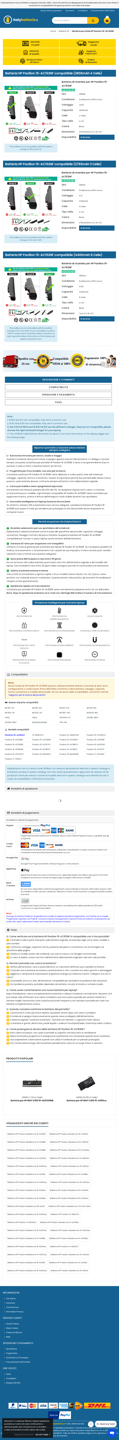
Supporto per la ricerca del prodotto (27, 695)
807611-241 (64, 708)
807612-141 (37, 712)
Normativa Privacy (14, 1311)
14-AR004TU (38, 735)
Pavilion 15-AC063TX (96, 735)
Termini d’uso (12, 1307)
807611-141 (9, 708)
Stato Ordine (12, 1328)
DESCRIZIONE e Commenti (58, 379)
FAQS (58, 402)
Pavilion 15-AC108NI (14, 739)
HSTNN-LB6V (92, 717)
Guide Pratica (12, 1323)
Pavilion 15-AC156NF (14, 744)
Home (53, 31)
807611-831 (91, 708)
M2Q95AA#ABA (39, 722)
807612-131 (10, 712)
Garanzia (10, 1303)
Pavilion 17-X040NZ (95, 754)
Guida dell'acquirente (50, 10)
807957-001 (64, 712)
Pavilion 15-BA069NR (68, 754)
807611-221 (37, 708)
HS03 (7, 717)
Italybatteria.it (58, 1423)
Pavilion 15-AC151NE (96, 739)
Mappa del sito (13, 1382)
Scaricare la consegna (17, 1357)
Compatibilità (58, 387)
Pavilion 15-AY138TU (68, 749)
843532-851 (92, 712)
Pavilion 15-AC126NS (41, 739)
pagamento (12, 1353)
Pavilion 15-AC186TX (68, 744)
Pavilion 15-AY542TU (14, 754)
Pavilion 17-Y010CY (13, 759)
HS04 (34, 717)
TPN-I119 (63, 722)
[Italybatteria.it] (21, 23)
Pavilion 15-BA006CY (41, 754)
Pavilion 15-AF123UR (96, 744)
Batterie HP (64, 31)
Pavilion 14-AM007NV (69, 735)
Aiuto (8, 1374)
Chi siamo (70, 10)
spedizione (11, 1348)
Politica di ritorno (14, 1332)
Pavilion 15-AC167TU (41, 744)
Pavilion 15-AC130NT (68, 739)
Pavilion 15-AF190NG (14, 749)
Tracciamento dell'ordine (103, 10)
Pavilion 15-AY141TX (95, 749)
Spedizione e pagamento (58, 394)
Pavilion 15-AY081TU (41, 749)
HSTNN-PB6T (11, 722)
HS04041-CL (65, 717)
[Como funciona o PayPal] (59, 1415)
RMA (8, 1336)
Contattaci (83, 10)
